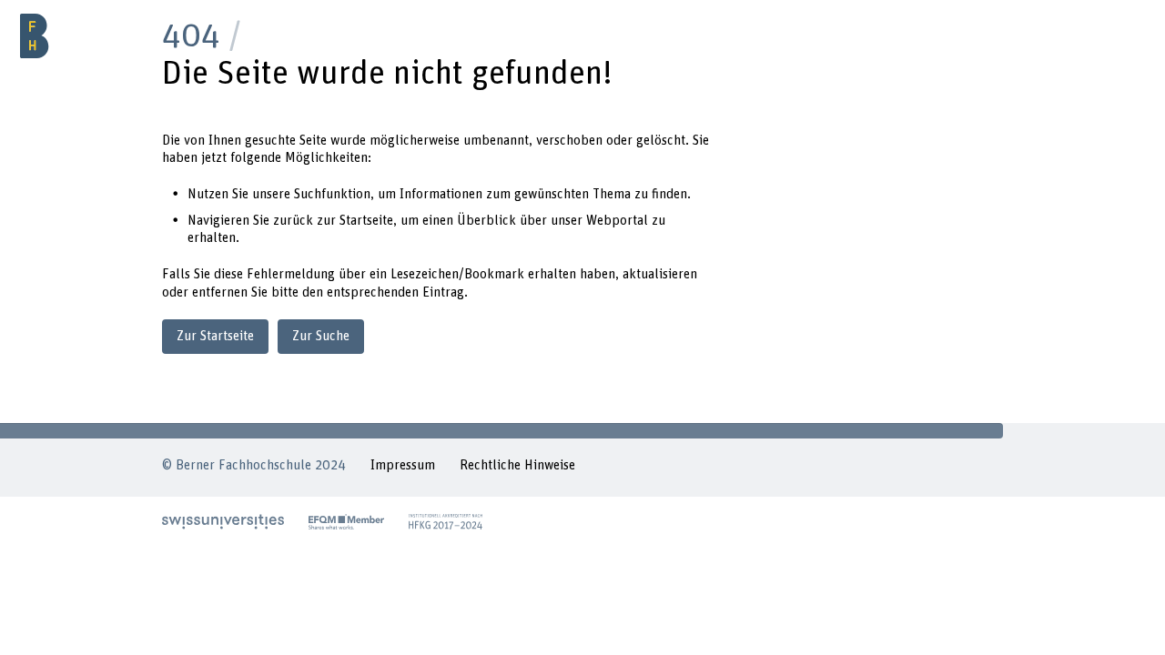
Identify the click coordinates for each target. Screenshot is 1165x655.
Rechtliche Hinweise (517, 465)
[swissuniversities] (223, 521)
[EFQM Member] (346, 521)
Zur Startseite (215, 336)
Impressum (402, 465)
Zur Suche (321, 336)
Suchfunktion (332, 194)
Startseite (366, 220)
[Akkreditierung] (446, 521)
